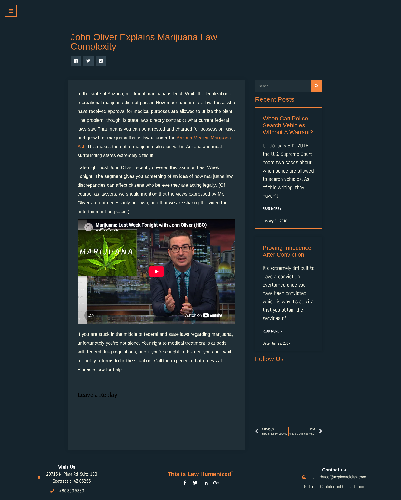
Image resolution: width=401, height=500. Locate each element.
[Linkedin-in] (205, 482)
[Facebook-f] (184, 482)
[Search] (316, 86)
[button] (76, 61)
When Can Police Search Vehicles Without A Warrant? (288, 125)
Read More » (272, 208)
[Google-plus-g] (216, 482)
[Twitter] (195, 482)
